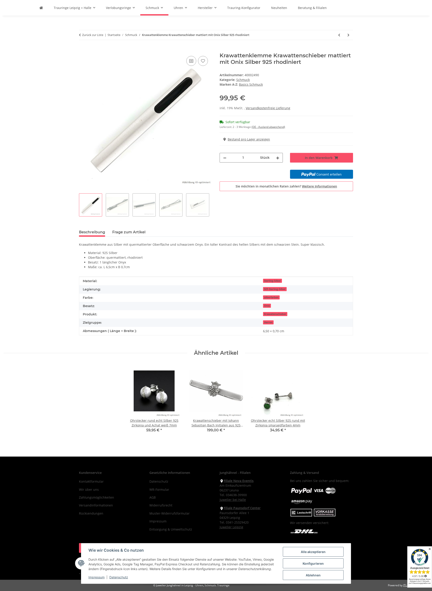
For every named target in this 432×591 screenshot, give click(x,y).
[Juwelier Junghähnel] (41, 8)
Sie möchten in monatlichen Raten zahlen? (286, 186)
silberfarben (271, 297)
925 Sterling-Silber (275, 289)
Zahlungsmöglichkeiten (96, 497)
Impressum (96, 577)
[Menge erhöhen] (278, 157)
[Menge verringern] (225, 157)
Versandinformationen (96, 505)
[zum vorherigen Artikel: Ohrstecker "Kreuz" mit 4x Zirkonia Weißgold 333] (339, 35)
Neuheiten (279, 8)
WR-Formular (159, 489)
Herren (268, 322)
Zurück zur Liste (92, 35)
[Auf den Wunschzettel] (203, 61)
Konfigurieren (313, 563)
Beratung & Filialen (312, 8)
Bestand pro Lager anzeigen (249, 139)
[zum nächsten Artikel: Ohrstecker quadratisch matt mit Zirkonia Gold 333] (348, 35)
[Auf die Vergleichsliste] (191, 61)
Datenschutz (118, 577)
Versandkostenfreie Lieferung (268, 108)
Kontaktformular (91, 481)
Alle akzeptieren (313, 552)
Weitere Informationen (319, 186)
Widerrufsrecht (160, 505)
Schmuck (243, 80)
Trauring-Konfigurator (243, 8)
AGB (152, 497)
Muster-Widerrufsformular (169, 513)
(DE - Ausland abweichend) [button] (268, 127)
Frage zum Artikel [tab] (129, 232)
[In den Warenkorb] (82, 49)
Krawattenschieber (275, 314)
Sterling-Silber (272, 280)
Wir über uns (89, 489)
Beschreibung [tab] (92, 232)
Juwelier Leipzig (231, 527)
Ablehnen (313, 575)
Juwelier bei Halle (233, 499)
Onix (267, 305)
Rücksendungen (91, 513)
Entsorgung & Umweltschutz (170, 529)
